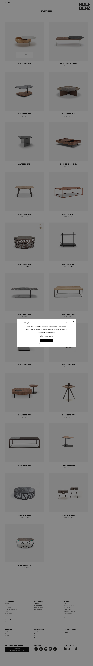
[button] (46, 344)
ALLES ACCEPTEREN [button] (46, 340)
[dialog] (46, 333)
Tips (52, 336)
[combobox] (73, 321)
